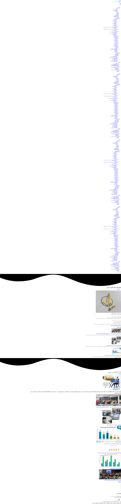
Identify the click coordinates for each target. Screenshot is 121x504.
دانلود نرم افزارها (116, 135)
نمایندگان (117, 145)
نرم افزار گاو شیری (116, 26)
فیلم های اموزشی (114, 25)
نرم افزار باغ (116, 87)
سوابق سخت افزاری (115, 10)
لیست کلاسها (117, 129)
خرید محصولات (116, 52)
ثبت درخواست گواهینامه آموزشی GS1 (114, 65)
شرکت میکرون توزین (115, 122)
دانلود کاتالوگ (117, 68)
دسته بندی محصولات (117, 84)
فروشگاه (119, 17)
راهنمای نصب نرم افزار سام (114, 115)
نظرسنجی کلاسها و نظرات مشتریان (114, 131)
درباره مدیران (118, 74)
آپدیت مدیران (118, 7)
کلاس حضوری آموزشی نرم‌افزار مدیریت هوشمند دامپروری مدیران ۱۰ (112, 480)
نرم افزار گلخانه (115, 89)
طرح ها (116, 77)
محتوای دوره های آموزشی (115, 64)
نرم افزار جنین (115, 117)
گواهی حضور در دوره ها (116, 132)
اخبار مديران (118, 289)
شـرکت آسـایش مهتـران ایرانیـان (113, 56)
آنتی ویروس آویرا (115, 118)
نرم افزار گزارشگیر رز (116, 112)
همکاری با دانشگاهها (116, 16)
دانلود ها (119, 133)
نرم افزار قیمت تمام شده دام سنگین (113, 100)
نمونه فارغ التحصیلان (116, 83)
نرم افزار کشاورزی (116, 151)
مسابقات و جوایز (116, 81)
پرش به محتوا (119, 0)
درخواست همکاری (116, 121)
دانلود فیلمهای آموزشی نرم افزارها (114, 136)
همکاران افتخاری (116, 53)
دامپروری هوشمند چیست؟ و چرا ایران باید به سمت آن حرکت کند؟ (113, 355)
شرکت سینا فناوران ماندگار (114, 126)
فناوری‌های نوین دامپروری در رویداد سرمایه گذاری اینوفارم (114, 345)
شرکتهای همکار (116, 55)
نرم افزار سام (117, 47)
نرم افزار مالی (116, 31)
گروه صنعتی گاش (115, 58)
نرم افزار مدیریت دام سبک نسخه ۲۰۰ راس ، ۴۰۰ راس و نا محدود (110, 29)
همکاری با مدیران (118, 119)
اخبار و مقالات (117, 13)
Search (120, 3)
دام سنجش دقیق (115, 127)
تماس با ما (117, 78)
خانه (119, 139)
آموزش (116, 11)
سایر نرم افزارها (116, 116)
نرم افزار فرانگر (116, 113)
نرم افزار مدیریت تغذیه (116, 103)
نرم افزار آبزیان (115, 157)
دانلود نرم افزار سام (116, 134)
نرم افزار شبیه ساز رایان (115, 35)
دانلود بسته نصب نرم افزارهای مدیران (114, 67)
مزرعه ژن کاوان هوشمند (114, 125)
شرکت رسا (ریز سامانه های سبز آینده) (113, 124)
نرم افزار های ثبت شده (116, 148)
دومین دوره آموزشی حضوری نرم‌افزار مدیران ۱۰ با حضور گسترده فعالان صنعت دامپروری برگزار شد (108, 333)
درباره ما (117, 8)
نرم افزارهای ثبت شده (115, 142)
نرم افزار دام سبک (116, 95)
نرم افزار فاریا (115, 50)
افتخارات (116, 75)
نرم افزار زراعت (115, 19)
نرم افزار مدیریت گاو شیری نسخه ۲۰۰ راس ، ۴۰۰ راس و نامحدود (110, 93)
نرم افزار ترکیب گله (116, 110)
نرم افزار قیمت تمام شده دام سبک (113, 98)
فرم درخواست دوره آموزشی (115, 130)
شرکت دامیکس (115, 59)
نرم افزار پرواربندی (116, 38)
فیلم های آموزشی (114, 23)
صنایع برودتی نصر (115, 123)
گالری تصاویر (117, 14)
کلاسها (119, 62)
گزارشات (115, 20)
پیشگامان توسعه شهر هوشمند (114, 61)
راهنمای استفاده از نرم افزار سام (113, 49)
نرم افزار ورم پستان (116, 40)
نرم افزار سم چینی (116, 108)
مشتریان (117, 80)
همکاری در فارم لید (116, 120)
